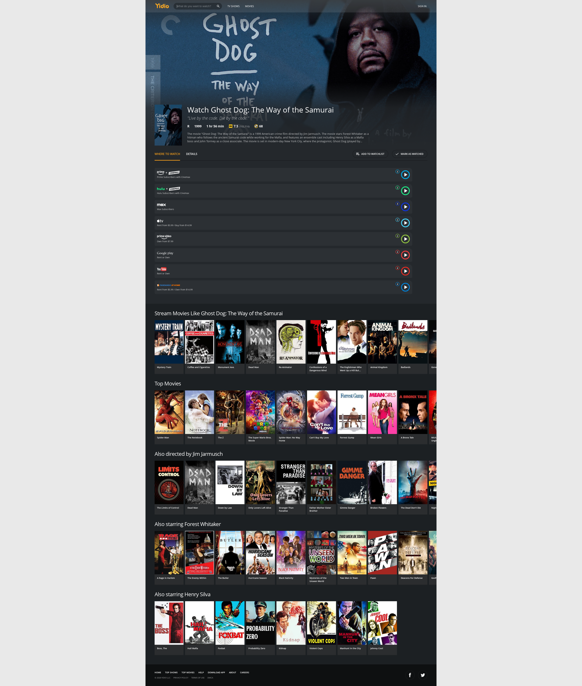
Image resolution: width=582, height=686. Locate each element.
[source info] (397, 171)
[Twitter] (422, 675)
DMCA (210, 677)
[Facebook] (410, 675)
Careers (244, 672)
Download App (216, 672)
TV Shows (233, 6)
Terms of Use (197, 677)
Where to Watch (167, 154)
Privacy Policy (180, 677)
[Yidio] (162, 6)
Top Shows (171, 672)
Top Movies (188, 672)
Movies (249, 6)
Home (158, 672)
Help (201, 672)
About (232, 672)
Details (191, 154)
